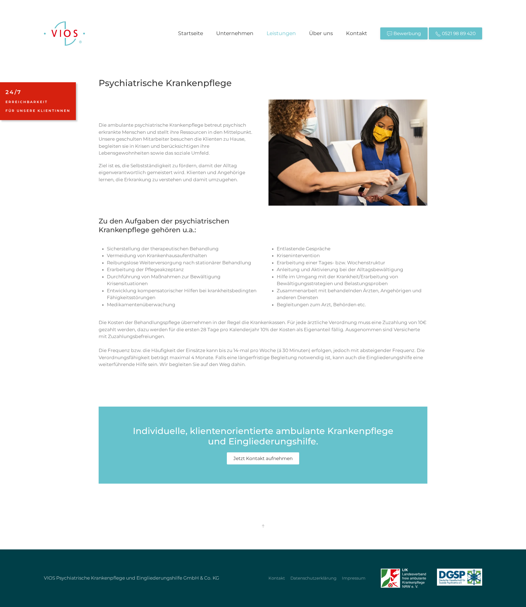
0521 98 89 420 (458, 33)
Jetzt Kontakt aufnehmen (263, 458)
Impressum (353, 578)
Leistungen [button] (281, 33)
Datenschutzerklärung (313, 578)
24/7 (37, 101)
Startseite (190, 33)
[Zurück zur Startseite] (64, 33)
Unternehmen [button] (234, 33)
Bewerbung (406, 33)
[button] (263, 526)
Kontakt (356, 33)
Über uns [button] (321, 33)
